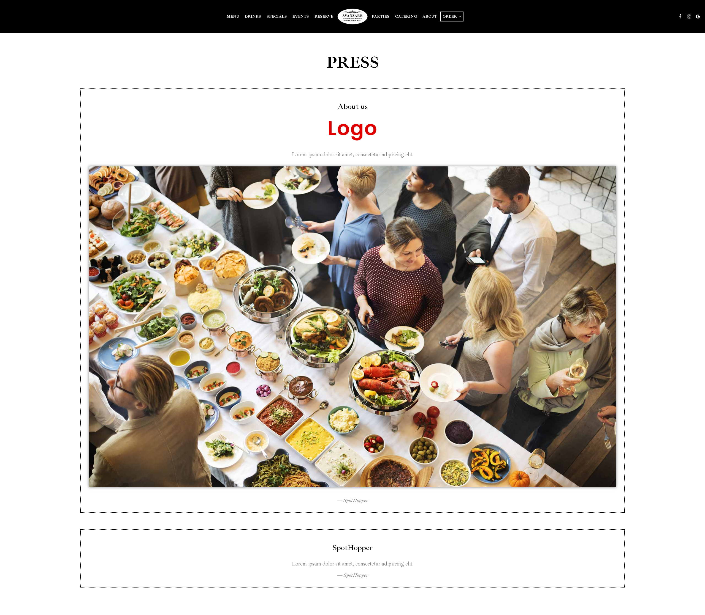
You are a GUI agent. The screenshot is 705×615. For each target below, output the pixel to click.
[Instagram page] (689, 16)
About (429, 16)
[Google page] (697, 16)
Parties (380, 16)
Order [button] (450, 16)
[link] (352, 16)
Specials (277, 16)
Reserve (323, 16)
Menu (233, 16)
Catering (406, 16)
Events (300, 16)
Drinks (253, 16)
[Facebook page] (680, 16)
